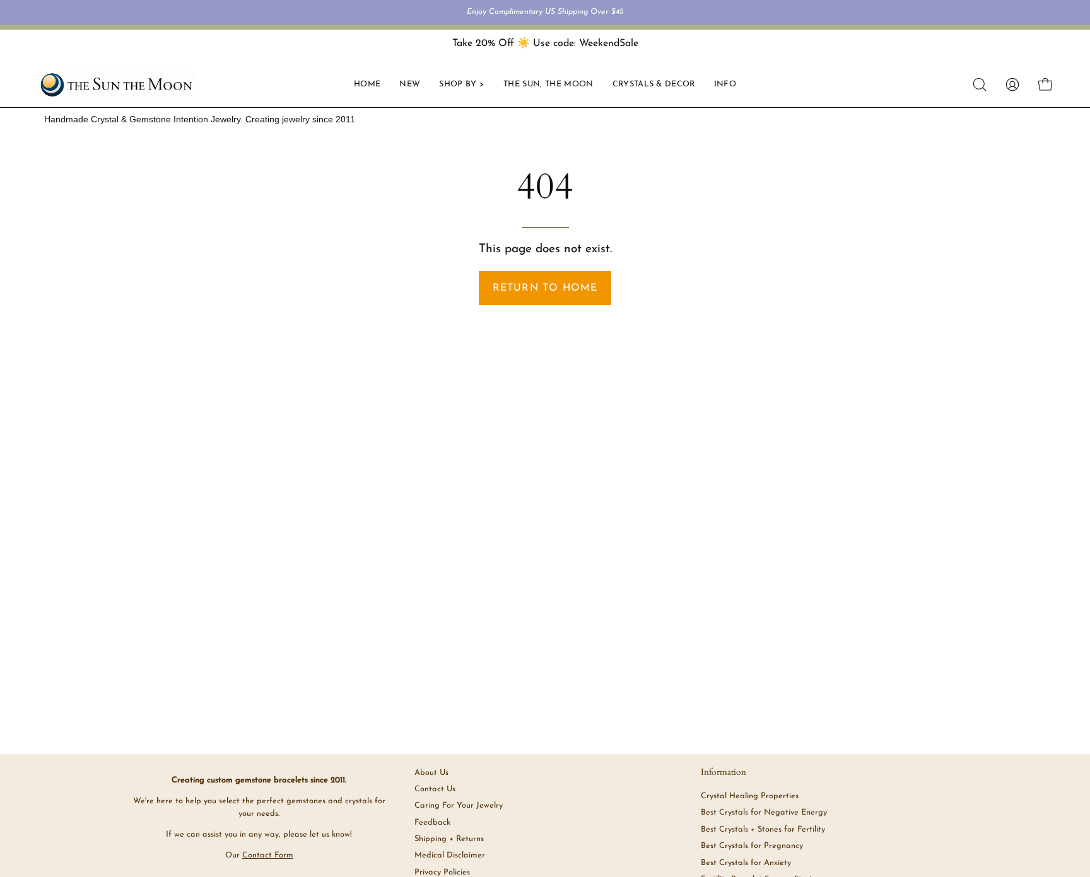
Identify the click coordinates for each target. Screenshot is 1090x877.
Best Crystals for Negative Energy (764, 813)
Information (723, 772)
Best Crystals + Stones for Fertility (763, 829)
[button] (654, 84)
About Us (431, 773)
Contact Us (434, 789)
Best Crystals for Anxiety (746, 863)
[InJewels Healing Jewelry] (117, 84)
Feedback (432, 822)
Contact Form (267, 855)
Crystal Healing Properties (750, 796)
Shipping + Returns (449, 839)
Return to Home (545, 288)
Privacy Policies (442, 872)
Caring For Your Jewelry (458, 805)
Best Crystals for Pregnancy (752, 846)
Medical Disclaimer (449, 855)
